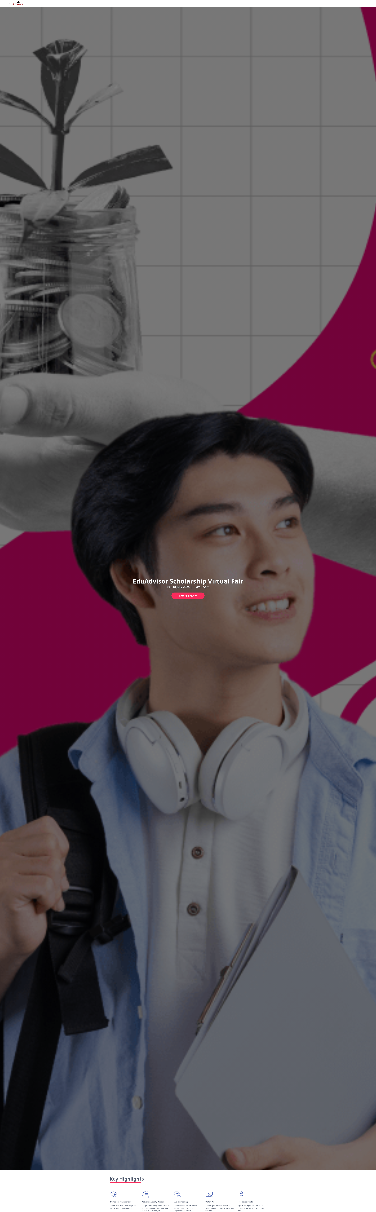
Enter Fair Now (188, 595)
